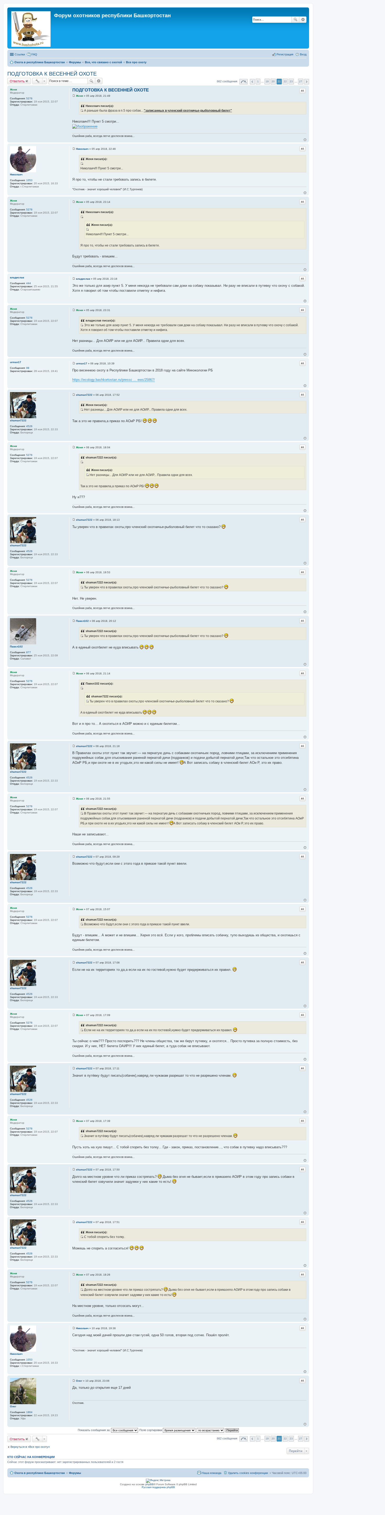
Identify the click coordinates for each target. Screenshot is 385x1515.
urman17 (15, 362)
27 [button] (300, 81)
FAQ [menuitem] (34, 54)
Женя (13, 89)
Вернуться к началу (305, 139)
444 (28, 283)
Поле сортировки (151, 1430)
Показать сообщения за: (94, 1430)
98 (27, 367)
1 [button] (258, 81)
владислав (17, 277)
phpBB (149, 1484)
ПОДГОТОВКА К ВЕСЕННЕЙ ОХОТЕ (52, 74)
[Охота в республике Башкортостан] (31, 28)
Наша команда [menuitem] (211, 1472)
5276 (29, 98)
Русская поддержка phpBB (158, 1487)
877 (28, 652)
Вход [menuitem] (303, 54)
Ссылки (20, 54)
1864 (29, 1412)
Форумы (75, 1472)
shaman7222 (18, 420)
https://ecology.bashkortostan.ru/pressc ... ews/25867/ (113, 380)
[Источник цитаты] (81, 110)
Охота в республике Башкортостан (39, 1472)
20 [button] (273, 81)
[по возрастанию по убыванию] (211, 1430)
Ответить (17, 81)
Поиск (295, 19)
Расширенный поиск (302, 19)
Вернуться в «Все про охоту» (30, 1446)
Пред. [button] (252, 81)
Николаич (16, 174)
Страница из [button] (243, 81)
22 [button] (285, 81)
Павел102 (16, 646)
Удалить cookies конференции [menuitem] (248, 1472)
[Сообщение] (73, 95)
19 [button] (267, 81)
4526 (29, 426)
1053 (29, 180)
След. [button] (306, 81)
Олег (13, 1406)
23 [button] (291, 81)
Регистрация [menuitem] (285, 54)
